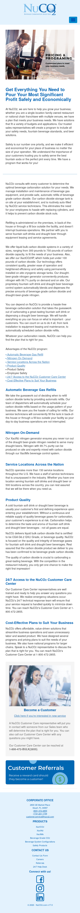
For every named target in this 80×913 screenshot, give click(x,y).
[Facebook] (40, 879)
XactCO (40, 826)
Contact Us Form (40, 855)
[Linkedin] (40, 897)
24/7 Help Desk (40, 866)
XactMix (40, 834)
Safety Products (40, 845)
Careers (40, 859)
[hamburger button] (73, 20)
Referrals (40, 862)
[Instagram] (40, 888)
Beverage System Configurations (40, 841)
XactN (40, 830)
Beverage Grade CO (40, 837)
